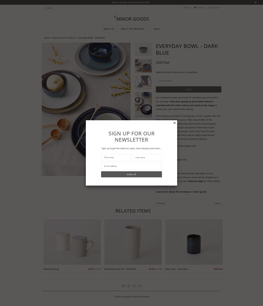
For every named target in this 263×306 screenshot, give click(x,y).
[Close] (175, 123)
